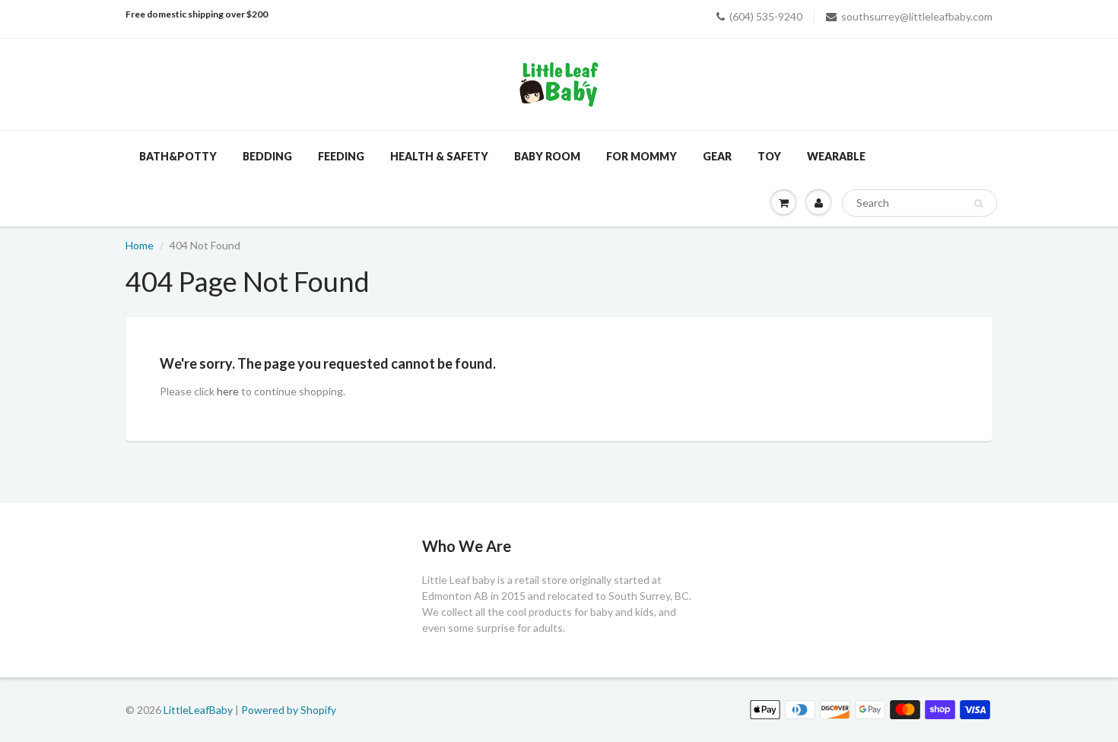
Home (139, 245)
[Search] (978, 204)
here (228, 391)
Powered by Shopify (288, 709)
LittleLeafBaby (198, 709)
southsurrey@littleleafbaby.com (917, 16)
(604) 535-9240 (765, 16)
